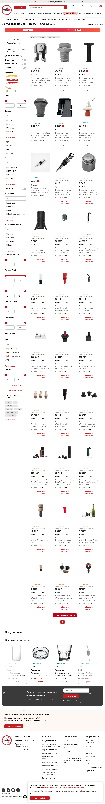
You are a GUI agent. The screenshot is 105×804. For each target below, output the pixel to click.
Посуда (32, 13)
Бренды (98, 13)
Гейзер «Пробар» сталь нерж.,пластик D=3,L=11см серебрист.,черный (63, 674)
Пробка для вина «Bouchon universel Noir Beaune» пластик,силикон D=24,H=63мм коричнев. (63, 424)
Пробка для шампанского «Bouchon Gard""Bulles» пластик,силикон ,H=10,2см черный (88, 308)
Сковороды (57, 13)
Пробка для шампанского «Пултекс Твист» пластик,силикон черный (88, 540)
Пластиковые (10, 415)
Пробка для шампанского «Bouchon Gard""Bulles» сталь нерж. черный (64, 250)
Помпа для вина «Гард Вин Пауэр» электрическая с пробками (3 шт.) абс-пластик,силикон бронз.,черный (40, 482)
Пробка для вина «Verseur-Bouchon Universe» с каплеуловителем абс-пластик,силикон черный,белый (40, 308)
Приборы (40, 13)
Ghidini (8, 402)
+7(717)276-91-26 (22, 736)
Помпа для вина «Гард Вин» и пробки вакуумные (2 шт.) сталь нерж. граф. (88, 482)
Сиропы (48, 13)
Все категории (13, 39)
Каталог (22, 7)
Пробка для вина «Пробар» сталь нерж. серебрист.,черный (40, 190)
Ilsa (15, 402)
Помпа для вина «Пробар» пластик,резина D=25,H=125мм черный (88, 80)
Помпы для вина (53, 37)
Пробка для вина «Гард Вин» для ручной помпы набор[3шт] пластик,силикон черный (63, 366)
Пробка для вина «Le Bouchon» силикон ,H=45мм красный (64, 540)
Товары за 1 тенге (70, 13)
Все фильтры (15, 386)
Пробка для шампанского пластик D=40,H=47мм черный (64, 135)
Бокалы (17, 13)
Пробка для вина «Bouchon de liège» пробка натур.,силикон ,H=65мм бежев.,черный (39, 598)
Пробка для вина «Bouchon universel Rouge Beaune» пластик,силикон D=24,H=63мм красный (63, 308)
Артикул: (34, 85)
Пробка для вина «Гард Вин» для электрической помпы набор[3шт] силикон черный (88, 424)
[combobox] (48, 7)
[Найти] (65, 7)
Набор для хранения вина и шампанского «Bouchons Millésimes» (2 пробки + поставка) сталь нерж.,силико (40, 366)
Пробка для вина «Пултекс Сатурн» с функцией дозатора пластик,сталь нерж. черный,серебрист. (63, 598)
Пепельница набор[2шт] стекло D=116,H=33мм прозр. (16, 674)
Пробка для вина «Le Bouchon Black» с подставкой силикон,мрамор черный (88, 366)
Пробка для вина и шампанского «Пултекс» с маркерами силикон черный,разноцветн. (88, 598)
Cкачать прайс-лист (95, 24)
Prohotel (18, 409)
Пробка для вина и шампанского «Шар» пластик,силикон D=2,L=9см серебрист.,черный (64, 192)
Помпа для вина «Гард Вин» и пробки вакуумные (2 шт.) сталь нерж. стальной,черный (88, 250)
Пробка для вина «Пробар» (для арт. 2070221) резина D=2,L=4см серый (63, 80)
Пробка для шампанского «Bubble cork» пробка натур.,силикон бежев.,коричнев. (40, 540)
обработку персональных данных (74, 702)
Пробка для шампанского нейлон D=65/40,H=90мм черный (40, 250)
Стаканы (24, 13)
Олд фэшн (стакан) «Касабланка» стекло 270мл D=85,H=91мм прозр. (40, 674)
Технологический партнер (12, 797)
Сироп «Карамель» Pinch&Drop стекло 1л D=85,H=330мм (87, 674)
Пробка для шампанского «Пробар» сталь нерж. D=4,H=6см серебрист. (40, 80)
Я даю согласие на (74, 701)
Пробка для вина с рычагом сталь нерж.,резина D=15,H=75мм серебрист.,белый (87, 135)
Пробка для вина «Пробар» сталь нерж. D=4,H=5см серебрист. (88, 192)
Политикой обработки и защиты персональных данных (63, 787)
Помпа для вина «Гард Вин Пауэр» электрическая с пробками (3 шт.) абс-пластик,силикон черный (64, 482)
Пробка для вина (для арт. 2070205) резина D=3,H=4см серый (40, 135)
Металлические (11, 412)
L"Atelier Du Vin (11, 406)
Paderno (9, 409)
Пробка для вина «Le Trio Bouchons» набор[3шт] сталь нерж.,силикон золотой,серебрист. (40, 424)
